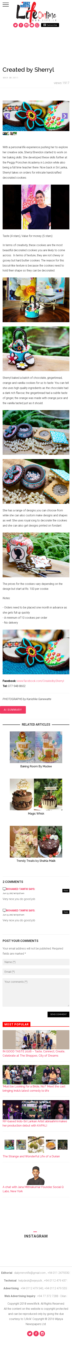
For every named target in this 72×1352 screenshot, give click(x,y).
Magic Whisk (36, 813)
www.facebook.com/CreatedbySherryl (40, 681)
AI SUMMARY (13, 709)
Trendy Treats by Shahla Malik (36, 860)
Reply (66, 890)
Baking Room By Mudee (36, 766)
